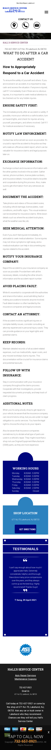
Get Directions (27, 529)
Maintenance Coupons (26, 679)
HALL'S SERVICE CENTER (15, 42)
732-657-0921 (11, 49)
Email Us (25, 691)
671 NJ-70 (23, 49)
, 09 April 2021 (26, 600)
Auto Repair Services (25, 675)
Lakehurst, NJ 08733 (37, 49)
